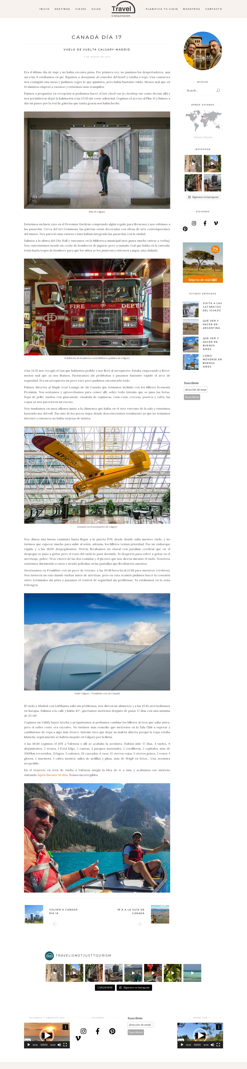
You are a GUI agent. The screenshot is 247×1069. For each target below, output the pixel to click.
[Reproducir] (29, 1045)
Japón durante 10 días (52, 775)
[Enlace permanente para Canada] (160, 914)
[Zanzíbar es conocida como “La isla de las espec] (173, 973)
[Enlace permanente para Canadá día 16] (34, 914)
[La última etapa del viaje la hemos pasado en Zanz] (192, 973)
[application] (47, 1035)
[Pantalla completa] (65, 1045)
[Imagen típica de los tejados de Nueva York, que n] (212, 182)
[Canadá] (139, 924)
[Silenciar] (59, 1045)
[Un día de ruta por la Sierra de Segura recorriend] (133, 973)
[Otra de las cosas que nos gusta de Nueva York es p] (193, 182)
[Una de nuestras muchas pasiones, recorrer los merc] (153, 973)
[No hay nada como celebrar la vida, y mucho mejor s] (212, 163)
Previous (19, 914)
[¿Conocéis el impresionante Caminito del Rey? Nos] (193, 163)
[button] (47, 1035)
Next (174, 914)
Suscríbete (191, 383)
